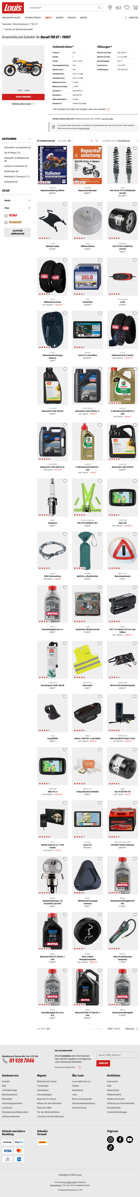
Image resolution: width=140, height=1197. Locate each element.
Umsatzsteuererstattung (83, 1103)
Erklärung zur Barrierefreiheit (120, 1103)
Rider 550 (123, 523)
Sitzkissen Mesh (52, 246)
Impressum (112, 1081)
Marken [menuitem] (59, 18)
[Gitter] (92, 140)
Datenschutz (113, 1090)
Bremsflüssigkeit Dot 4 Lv (52, 629)
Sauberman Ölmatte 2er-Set (87, 629)
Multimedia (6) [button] (11, 171)
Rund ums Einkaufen (82, 1099)
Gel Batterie (87, 302)
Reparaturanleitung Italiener (52, 190)
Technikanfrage (9, 1090)
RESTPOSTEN (15, 222)
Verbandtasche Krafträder (87, 792)
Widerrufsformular (116, 1099)
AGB (109, 1086)
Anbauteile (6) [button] (11, 181)
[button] (99, 8)
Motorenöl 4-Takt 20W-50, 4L (52, 467)
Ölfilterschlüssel (87, 246)
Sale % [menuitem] (48, 18)
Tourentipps (43, 1086)
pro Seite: (62, 141)
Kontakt (6, 1081)
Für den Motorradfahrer (48, 1112)
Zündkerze (52, 523)
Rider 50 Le (52, 792)
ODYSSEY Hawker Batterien (122, 845)
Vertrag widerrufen (11, 1116)
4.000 (122, 302)
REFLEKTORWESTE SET (87, 523)
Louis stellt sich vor (81, 1081)
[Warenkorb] (135, 8)
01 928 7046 (21, 1061)
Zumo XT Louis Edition (87, 355)
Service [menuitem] (83, 18)
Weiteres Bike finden (21, 103)
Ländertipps (43, 1090)
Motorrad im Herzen (46, 1099)
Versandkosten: (56, 1185)
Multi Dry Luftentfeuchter (87, 576)
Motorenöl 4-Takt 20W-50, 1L (87, 411)
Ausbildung (77, 1090)
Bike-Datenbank (9, 1094)
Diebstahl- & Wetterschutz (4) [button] (16, 159)
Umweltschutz (114, 1107)
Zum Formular (84, 128)
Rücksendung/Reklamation (15, 1112)
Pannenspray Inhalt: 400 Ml (52, 685)
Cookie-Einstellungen (117, 1112)
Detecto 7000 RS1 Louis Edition (87, 738)
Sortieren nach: (110, 141)
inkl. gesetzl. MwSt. (70, 1182)
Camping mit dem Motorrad (50, 1116)
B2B (4, 1086)
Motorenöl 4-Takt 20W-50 (52, 411)
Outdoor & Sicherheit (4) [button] (15, 166)
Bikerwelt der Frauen (47, 1081)
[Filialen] (110, 8)
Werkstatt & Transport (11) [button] (17, 176)
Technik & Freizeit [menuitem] (32, 18)
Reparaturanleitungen (87, 190)
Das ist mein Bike (23, 97)
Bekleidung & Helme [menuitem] (11, 18)
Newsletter (7, 1099)
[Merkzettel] (127, 8)
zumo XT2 (87, 845)
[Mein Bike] (118, 8)
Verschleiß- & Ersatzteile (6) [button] (17, 147)
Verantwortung (79, 1107)
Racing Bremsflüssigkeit (122, 1012)
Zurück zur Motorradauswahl (18, 29)
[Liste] (96, 141)
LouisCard (7, 1107)
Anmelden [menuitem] (133, 18)
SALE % (13, 215)
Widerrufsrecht (114, 1094)
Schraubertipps (44, 1094)
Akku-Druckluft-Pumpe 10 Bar (122, 738)
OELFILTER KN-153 (122, 792)
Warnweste (87, 685)
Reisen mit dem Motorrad (49, 1103)
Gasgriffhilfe (52, 738)
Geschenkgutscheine (12, 1103)
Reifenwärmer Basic (52, 302)
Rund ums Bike (44, 1107)
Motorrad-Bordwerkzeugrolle (122, 685)
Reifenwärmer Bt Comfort (122, 355)
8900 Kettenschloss (52, 576)
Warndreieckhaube (122, 576)
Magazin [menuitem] (72, 18)
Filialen (75, 1086)
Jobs (74, 1094)
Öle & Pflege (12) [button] (12, 152)
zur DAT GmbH (107, 119)
